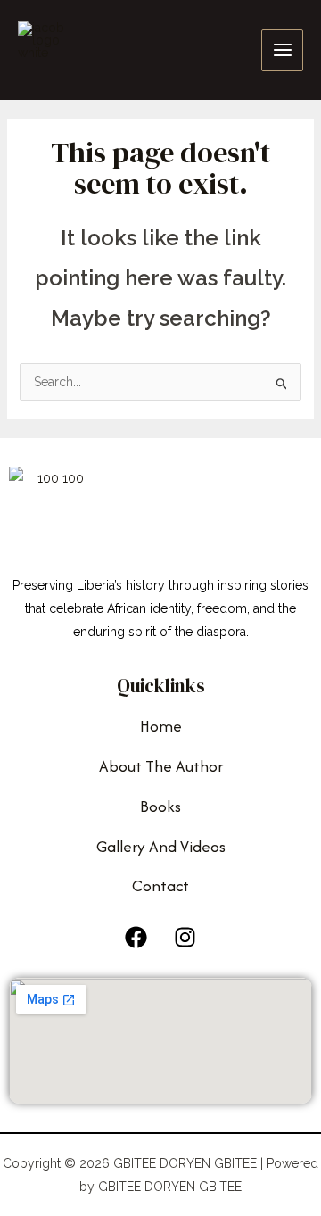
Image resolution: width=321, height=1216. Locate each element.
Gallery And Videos (161, 846)
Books (160, 806)
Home (161, 726)
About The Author (161, 766)
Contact (160, 885)
